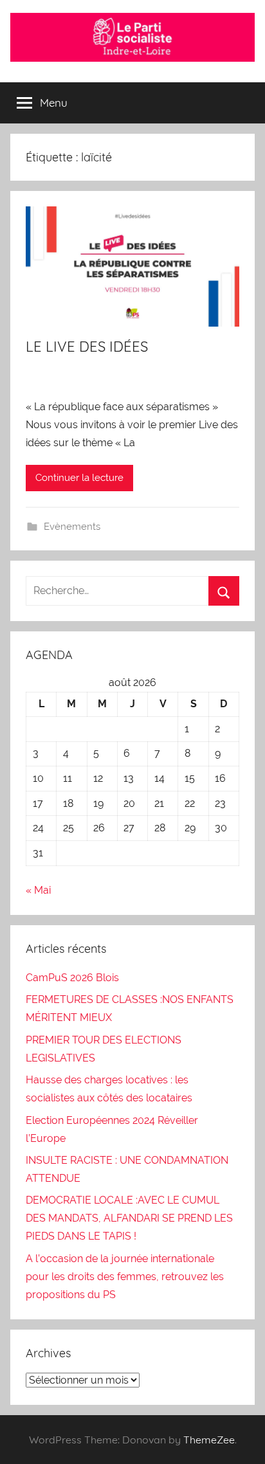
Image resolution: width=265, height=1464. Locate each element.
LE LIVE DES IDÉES (87, 347)
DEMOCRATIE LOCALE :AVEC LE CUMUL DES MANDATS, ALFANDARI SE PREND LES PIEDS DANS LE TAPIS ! (129, 1218)
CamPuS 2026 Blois (72, 977)
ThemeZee (209, 1439)
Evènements (72, 526)
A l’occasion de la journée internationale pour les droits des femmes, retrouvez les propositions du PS (125, 1276)
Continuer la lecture (79, 477)
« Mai (38, 890)
